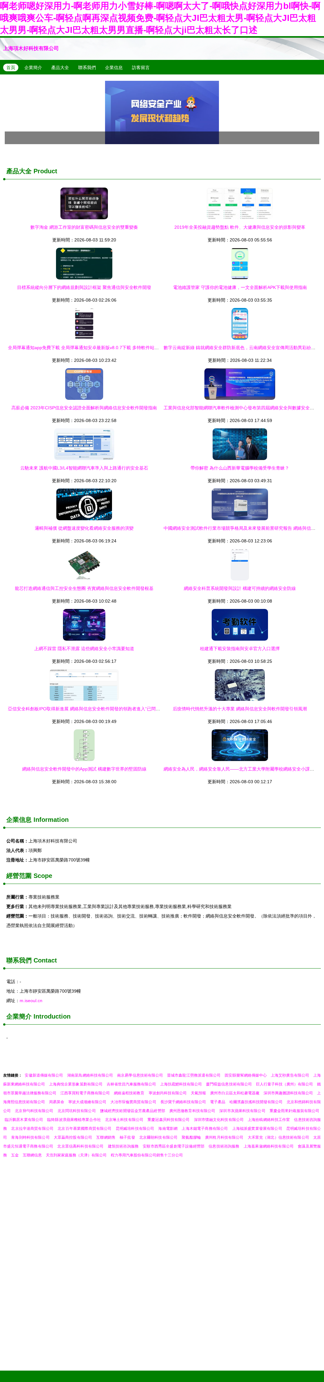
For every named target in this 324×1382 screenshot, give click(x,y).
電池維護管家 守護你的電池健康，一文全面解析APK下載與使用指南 (240, 287)
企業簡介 (33, 67)
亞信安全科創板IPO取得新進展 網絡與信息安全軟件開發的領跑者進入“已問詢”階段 (89, 708)
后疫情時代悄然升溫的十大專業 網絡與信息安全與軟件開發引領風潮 (240, 708)
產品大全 (60, 67)
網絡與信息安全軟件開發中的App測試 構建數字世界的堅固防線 (84, 768)
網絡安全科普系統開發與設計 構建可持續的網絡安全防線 (240, 588)
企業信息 (114, 67)
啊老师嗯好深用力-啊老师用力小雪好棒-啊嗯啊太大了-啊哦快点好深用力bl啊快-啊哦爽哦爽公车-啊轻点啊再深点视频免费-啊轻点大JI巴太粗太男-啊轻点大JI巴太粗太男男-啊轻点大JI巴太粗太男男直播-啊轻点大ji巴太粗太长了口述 (160, 18)
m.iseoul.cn (31, 1000)
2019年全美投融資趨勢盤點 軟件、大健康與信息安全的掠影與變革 (239, 227)
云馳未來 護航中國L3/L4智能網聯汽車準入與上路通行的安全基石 (84, 467)
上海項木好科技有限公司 (31, 48)
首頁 (10, 67)
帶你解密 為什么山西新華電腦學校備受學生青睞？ (239, 467)
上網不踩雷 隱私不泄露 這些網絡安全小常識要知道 (84, 648)
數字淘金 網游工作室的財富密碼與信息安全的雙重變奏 (84, 227)
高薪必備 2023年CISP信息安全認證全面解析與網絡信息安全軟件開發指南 (84, 407)
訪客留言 (141, 67)
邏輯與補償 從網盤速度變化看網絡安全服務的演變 (84, 528)
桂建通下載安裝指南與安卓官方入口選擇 (240, 648)
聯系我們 (87, 67)
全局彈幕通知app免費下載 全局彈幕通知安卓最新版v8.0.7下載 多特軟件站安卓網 (88, 347)
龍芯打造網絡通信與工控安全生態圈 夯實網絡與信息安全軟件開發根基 (84, 588)
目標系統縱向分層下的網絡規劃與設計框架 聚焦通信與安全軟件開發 (84, 287)
